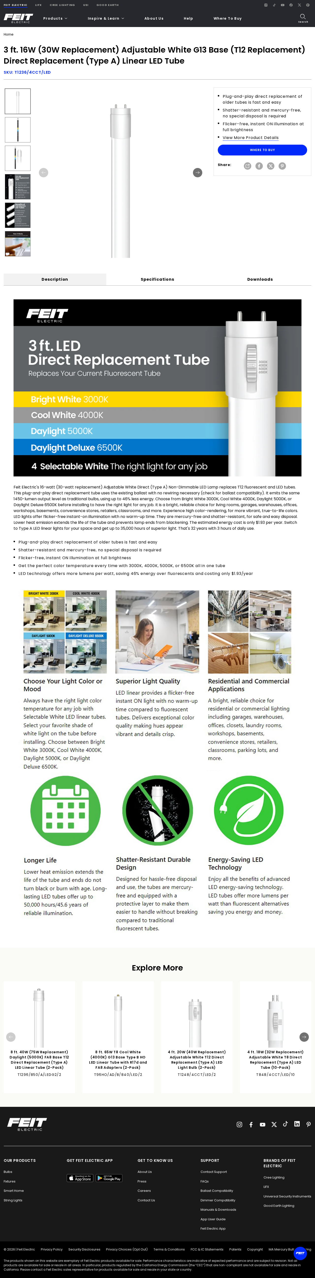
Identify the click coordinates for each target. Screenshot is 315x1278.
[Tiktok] (285, 1124)
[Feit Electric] (18, 18)
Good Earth (107, 5)
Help (188, 18)
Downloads (260, 279)
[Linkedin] (297, 1124)
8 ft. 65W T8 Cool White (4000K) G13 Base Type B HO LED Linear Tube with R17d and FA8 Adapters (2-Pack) (118, 1060)
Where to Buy (262, 150)
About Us (154, 18)
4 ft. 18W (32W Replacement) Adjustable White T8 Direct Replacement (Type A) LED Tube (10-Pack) (275, 1060)
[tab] (55, 279)
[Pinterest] (307, 5)
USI (86, 5)
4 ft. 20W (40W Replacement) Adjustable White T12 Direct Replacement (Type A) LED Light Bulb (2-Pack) (197, 1060)
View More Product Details (251, 137)
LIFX (38, 5)
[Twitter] (274, 1124)
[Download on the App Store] (80, 1178)
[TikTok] (274, 5)
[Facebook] (291, 5)
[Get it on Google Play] (109, 1178)
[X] (299, 5)
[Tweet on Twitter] (270, 166)
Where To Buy (228, 18)
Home (8, 34)
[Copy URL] (247, 166)
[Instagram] (265, 5)
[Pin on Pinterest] (282, 166)
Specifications (157, 279)
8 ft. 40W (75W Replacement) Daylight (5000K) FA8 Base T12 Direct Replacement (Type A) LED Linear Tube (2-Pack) (39, 1060)
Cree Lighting (62, 5)
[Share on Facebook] (259, 166)
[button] (55, 18)
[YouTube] (282, 5)
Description (55, 279)
